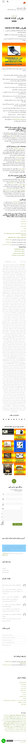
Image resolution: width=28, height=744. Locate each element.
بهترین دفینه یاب (12, 274)
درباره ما (24, 692)
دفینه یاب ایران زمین (12, 314)
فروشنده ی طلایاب (13, 355)
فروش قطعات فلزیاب (11, 352)
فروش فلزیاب (23, 221)
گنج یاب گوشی (18, 723)
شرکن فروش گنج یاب (21, 328)
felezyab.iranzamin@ (7, 244)
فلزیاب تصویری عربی (10, 373)
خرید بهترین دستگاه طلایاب (19, 295)
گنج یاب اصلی (16, 403)
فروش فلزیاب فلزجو (19, 350)
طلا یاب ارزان (14, 328)
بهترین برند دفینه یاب (17, 267)
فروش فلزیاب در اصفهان (7, 344)
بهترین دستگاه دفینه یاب (12, 271)
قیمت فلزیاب (23, 223)
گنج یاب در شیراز (9, 408)
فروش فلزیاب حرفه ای (17, 344)
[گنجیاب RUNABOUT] (20, 434)
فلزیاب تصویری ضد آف (19, 373)
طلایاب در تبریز (11, 331)
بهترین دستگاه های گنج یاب (20, 274)
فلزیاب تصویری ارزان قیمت (17, 366)
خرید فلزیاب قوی (14, 306)
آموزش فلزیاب (22, 682)
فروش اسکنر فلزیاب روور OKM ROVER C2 (17, 338)
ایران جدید (23, 686)
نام (3, 494)
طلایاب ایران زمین (22, 330)
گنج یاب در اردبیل (18, 405)
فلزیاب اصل (23, 731)
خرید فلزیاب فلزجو (5, 304)
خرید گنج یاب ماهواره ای (16, 724)
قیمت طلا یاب (16, 390)
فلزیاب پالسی (5, 719)
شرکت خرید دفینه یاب (18, 325)
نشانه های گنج (5, 572)
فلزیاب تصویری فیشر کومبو (13, 374)
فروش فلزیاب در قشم (17, 347)
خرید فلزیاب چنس (16, 301)
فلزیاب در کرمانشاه (12, 382)
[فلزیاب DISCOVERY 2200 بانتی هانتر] (8, 432)
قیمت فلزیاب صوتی (8, 398)
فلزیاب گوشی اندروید (12, 719)
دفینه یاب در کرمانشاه (18, 320)
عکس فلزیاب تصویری (7, 336)
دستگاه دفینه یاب (15, 309)
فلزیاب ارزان (23, 230)
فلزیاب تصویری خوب (10, 368)
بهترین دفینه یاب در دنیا (7, 275)
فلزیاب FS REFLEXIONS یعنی (11, 363)
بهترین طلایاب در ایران (21, 279)
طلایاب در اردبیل (15, 330)
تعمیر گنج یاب (20, 293)
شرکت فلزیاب (22, 696)
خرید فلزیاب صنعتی (22, 304)
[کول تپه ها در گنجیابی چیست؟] (20, 469)
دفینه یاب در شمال (18, 318)
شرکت (24, 694)
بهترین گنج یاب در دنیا (20, 287)
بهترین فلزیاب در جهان (9, 282)
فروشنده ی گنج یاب (6, 355)
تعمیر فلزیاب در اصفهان (21, 291)
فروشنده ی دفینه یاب (22, 355)
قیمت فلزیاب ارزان (20, 392)
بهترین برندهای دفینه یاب (16, 269)
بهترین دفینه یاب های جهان (13, 277)
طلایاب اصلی (5, 328)
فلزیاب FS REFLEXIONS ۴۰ (14, 357)
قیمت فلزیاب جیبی (16, 729)
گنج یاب (12, 16)
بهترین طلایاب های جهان (10, 280)
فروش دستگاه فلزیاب (17, 339)
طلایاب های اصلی (18, 336)
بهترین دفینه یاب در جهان (17, 275)
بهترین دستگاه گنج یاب (18, 272)
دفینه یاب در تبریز (18, 317)
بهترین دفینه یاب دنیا (22, 277)
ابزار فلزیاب (7, 264)
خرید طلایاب (19, 299)
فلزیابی (8, 384)
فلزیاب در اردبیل (9, 378)
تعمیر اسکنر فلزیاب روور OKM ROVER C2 (13, 288)
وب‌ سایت (3, 504)
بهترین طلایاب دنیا (19, 280)
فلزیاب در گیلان (5, 382)
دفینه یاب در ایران (11, 315)
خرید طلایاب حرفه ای (16, 731)
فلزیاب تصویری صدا (16, 370)
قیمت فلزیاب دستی (12, 397)
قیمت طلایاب (10, 390)
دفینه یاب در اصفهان (18, 315)
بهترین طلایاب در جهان (12, 279)
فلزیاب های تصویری (13, 384)
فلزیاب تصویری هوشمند (17, 378)
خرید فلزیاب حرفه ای (8, 301)
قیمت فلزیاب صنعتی (17, 398)
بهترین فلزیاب (23, 226)
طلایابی (13, 336)
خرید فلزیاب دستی (6, 303)
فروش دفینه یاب (21, 341)
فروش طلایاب (9, 341)
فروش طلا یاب (15, 341)
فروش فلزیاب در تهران (12, 346)
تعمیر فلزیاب (13, 290)
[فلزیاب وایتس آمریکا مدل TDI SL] (20, 458)
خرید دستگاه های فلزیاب (14, 298)
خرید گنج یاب (10, 307)
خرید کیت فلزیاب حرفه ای (18, 307)
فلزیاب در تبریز (5, 379)
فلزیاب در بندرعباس (12, 379)
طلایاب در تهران (5, 331)
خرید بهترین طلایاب (10, 295)
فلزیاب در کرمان (20, 382)
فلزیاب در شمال (10, 381)
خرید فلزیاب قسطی (21, 306)
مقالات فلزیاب (5, 570)
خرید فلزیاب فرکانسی (14, 304)
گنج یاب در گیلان (10, 409)
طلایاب (9, 328)
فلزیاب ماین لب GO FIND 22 (18, 255)
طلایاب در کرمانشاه (18, 334)
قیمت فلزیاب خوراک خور (20, 397)
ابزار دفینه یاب (17, 264)
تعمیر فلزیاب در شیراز (12, 291)
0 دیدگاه (14, 261)
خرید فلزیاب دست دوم (14, 303)
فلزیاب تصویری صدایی (8, 370)
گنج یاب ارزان (22, 403)
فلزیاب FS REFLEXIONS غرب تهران (15, 362)
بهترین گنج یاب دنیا (11, 287)
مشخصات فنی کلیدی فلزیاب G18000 (8, 637)
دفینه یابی (12, 322)
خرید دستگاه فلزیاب (9, 296)
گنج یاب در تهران (5, 406)
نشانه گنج (23, 704)
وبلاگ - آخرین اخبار (21, 8)
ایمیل (3, 499)
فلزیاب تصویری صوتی (13, 371)
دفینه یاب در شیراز (11, 318)
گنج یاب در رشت (22, 408)
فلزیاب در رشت (16, 381)
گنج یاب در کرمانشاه (17, 409)
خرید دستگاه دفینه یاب (17, 296)
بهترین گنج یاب (22, 285)
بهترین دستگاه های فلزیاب (8, 272)
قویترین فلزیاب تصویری (15, 385)
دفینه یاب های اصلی (18, 322)
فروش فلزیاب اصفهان (10, 342)
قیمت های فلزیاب (9, 401)
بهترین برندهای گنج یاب (21, 271)
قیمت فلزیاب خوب (6, 395)
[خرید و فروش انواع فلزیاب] (8, 469)
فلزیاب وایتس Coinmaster (18, 253)
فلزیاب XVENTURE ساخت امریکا (8, 642)
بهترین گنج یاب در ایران (14, 285)
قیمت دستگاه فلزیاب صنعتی (17, 389)
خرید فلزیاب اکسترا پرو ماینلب (7, 634)
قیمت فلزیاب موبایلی (9, 400)
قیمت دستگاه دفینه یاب (12, 387)
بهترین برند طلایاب (9, 267)
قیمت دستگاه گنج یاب (7, 389)
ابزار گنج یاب (16, 266)
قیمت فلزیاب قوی (16, 400)
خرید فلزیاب (23, 218)
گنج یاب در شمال (16, 408)
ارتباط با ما (23, 684)
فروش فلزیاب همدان (20, 352)
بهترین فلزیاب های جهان (7, 283)
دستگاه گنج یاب (14, 312)
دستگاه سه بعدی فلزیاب (7, 309)
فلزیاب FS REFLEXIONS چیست (12, 358)
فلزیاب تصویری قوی (18, 376)
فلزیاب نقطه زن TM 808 (6, 645)
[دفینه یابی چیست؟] (8, 458)
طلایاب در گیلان (11, 334)
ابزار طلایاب (12, 264)
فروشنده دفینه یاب (20, 354)
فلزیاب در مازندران (21, 384)
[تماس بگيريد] (3, 741)
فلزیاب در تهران (23, 381)
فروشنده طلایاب (13, 354)
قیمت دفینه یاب (22, 390)
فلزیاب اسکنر (23, 721)
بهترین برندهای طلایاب (7, 269)
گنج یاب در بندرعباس (19, 406)
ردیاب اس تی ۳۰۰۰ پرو (7, 596)
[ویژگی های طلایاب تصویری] (20, 446)
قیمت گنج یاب (15, 401)
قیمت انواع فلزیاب (22, 727)
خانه (21, 9)
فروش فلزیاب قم (12, 350)
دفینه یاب (8, 312)
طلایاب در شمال (16, 333)
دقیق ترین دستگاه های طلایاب (16, 323)
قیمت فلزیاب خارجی (15, 395)
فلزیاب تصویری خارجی (18, 368)
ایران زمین (23, 688)
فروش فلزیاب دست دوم (14, 349)
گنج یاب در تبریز (12, 406)
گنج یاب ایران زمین (10, 403)
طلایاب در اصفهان (8, 330)
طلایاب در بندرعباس (18, 331)
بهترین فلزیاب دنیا (16, 283)
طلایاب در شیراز (9, 333)
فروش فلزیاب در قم (9, 347)
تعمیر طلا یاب (18, 290)
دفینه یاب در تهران (11, 317)
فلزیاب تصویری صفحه (21, 371)
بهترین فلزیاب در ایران (18, 282)
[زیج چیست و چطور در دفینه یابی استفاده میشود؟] (8, 446)
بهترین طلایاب (5, 277)
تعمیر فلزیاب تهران (6, 290)
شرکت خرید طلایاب (9, 325)
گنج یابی (12, 411)
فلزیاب (18, 9)
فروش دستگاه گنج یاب (8, 339)
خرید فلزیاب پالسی (8, 299)
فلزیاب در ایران (19, 379)
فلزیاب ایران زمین (9, 365)
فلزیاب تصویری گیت (10, 376)
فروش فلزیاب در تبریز (21, 346)
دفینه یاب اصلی (19, 314)
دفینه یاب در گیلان (10, 320)
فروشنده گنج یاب (6, 354)
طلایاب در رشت (23, 333)
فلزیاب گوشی (19, 719)
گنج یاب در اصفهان (11, 405)
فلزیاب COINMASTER (19, 249)
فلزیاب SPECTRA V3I (19, 251)
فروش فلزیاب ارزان (18, 342)
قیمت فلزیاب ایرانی (13, 392)
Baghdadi (7, 261)
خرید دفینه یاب (7, 298)
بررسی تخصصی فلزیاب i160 (7, 640)
